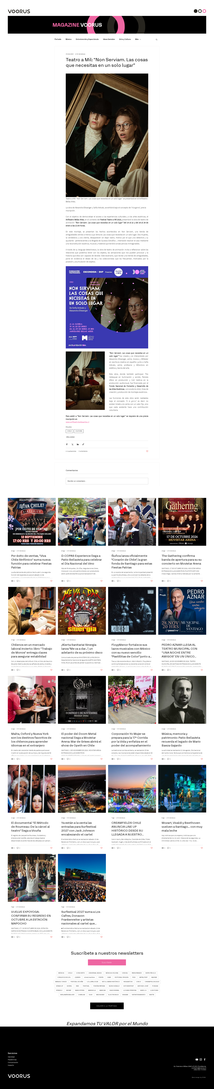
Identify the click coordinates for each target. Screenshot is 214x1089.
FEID (134, 977)
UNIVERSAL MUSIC (95, 973)
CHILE (69, 431)
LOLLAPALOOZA (92, 981)
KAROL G (143, 990)
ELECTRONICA (113, 994)
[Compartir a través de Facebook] (67, 444)
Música (68, 39)
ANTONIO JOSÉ (143, 986)
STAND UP (59, 986)
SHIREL (69, 986)
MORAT (68, 990)
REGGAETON (127, 981)
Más (137, 39)
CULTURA (78, 431)
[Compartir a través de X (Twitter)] (72, 444)
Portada (58, 39)
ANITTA (151, 994)
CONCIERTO (80, 973)
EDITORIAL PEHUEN (121, 977)
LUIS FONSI (154, 990)
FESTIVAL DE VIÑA (77, 981)
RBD (77, 986)
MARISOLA (92, 990)
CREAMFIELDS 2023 (152, 981)
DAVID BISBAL (114, 990)
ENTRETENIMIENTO (138, 994)
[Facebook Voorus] (204, 1059)
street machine (89, 977)
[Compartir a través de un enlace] (83, 444)
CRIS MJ (125, 973)
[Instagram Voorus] (200, 1059)
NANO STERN (79, 990)
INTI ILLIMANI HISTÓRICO (111, 981)
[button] (156, 39)
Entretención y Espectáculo (87, 39)
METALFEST (143, 977)
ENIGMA (125, 994)
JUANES (77, 977)
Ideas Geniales (109, 39)
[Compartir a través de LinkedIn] (78, 444)
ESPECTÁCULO (150, 973)
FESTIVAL (86, 986)
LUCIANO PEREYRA (129, 990)
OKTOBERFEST (128, 986)
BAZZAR (154, 977)
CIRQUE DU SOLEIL (64, 977)
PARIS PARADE (137, 973)
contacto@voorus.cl (198, 1068)
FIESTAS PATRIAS (99, 986)
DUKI (90, 994)
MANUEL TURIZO (61, 981)
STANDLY (59, 990)
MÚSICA (61, 973)
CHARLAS (81, 994)
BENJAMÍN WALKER (67, 994)
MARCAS (102, 990)
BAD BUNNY (100, 994)
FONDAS (155, 986)
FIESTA (101, 977)
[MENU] (200, 11)
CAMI (109, 977)
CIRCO (138, 981)
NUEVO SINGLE (114, 986)
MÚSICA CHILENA (112, 973)
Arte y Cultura (125, 39)
